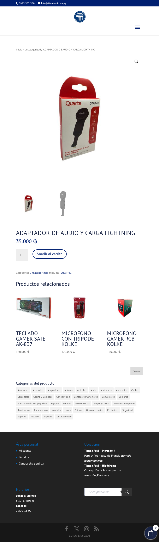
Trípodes (48, 416)
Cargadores (23, 396)
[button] (136, 61)
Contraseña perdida (31, 463)
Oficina (78, 410)
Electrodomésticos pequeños (32, 403)
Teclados (35, 416)
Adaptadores (53, 390)
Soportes (22, 416)
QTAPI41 (66, 273)
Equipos (55, 403)
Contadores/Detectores (86, 396)
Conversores (108, 396)
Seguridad (127, 410)
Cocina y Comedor (42, 396)
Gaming (67, 403)
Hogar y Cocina (102, 403)
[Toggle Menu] (137, 27)
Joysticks (56, 410)
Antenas (68, 390)
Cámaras (123, 396)
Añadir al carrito (50, 253)
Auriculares (106, 390)
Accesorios (23, 390)
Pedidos (24, 457)
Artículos (81, 390)
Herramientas (82, 403)
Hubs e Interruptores (124, 403)
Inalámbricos (41, 410)
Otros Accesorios (94, 410)
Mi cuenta (25, 450)
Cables (134, 390)
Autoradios (121, 390)
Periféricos (112, 410)
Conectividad (63, 396)
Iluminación (24, 410)
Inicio (19, 49)
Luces (68, 410)
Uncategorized (32, 49)
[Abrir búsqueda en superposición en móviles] (108, 492)
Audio (93, 390)
